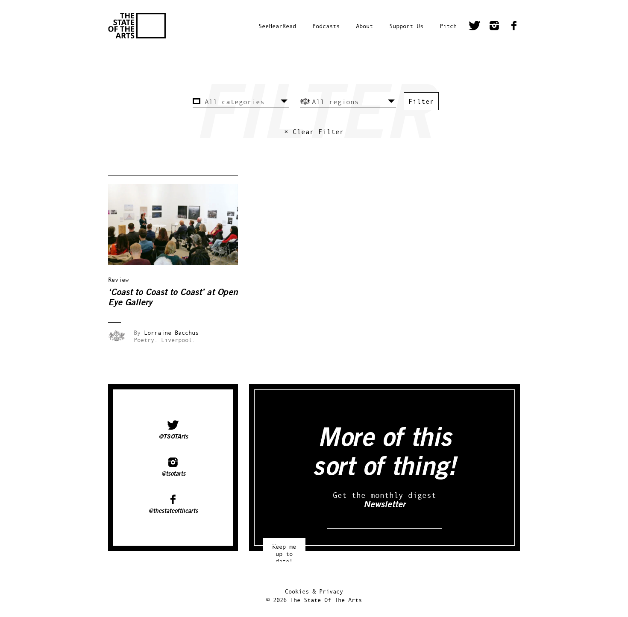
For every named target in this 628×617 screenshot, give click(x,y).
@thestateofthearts (173, 511)
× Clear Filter (314, 131)
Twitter (475, 27)
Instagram (494, 27)
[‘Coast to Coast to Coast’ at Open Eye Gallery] (179, 262)
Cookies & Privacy (314, 591)
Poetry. (146, 339)
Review (118, 279)
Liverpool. (178, 339)
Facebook (514, 27)
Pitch (448, 25)
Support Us (406, 25)
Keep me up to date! (284, 550)
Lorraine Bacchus (171, 332)
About (364, 25)
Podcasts (326, 25)
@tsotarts (173, 474)
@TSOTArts (173, 437)
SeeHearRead (277, 25)
